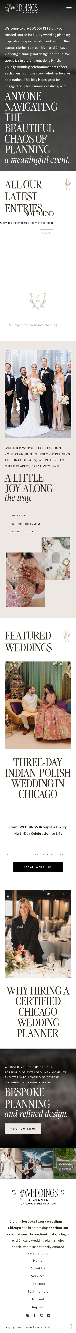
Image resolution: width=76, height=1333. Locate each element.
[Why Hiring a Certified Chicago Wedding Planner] (38, 934)
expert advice (22, 531)
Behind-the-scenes (26, 523)
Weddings (19, 515)
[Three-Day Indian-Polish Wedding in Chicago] (38, 705)
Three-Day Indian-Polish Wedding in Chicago (38, 777)
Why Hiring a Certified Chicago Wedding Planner (38, 1011)
